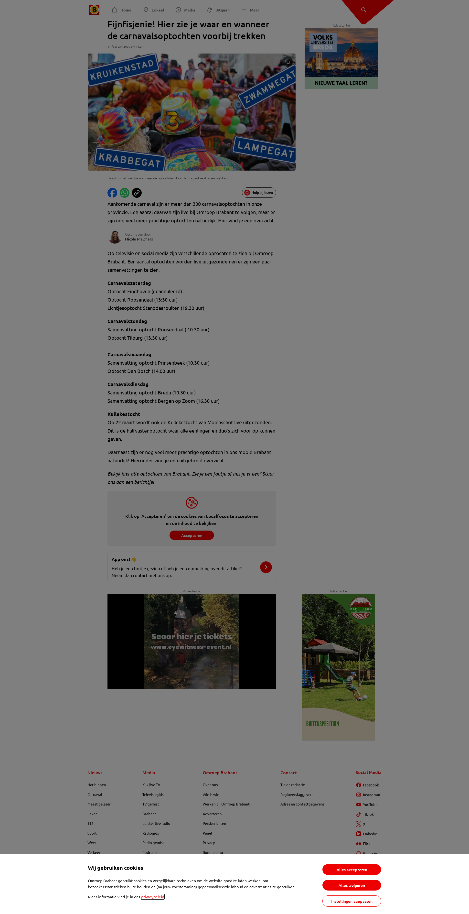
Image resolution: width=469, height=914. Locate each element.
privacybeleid (152, 896)
